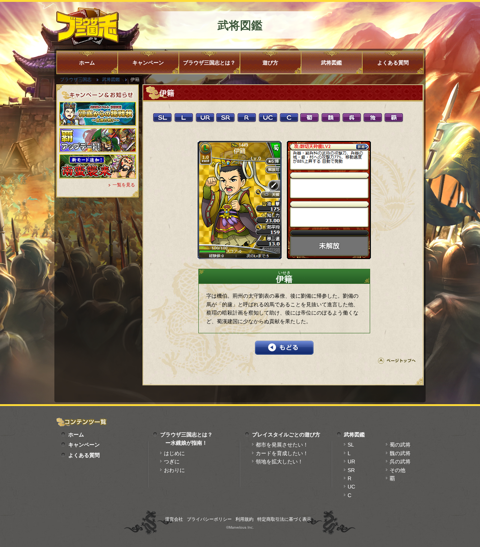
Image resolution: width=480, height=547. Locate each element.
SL (351, 445)
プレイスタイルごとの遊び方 (286, 435)
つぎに (172, 462)
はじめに (174, 453)
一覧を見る (123, 184)
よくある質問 (393, 63)
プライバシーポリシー (209, 519)
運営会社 (174, 519)
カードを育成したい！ (282, 453)
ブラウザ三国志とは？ (209, 63)
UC (351, 487)
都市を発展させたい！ (282, 445)
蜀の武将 (400, 445)
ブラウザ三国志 (76, 79)
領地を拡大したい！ (279, 462)
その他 (397, 470)
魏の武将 (400, 453)
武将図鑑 (331, 63)
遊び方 (270, 63)
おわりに (174, 470)
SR (351, 470)
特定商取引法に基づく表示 (284, 519)
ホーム (87, 63)
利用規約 (245, 519)
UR (351, 462)
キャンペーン (148, 63)
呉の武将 (400, 462)
